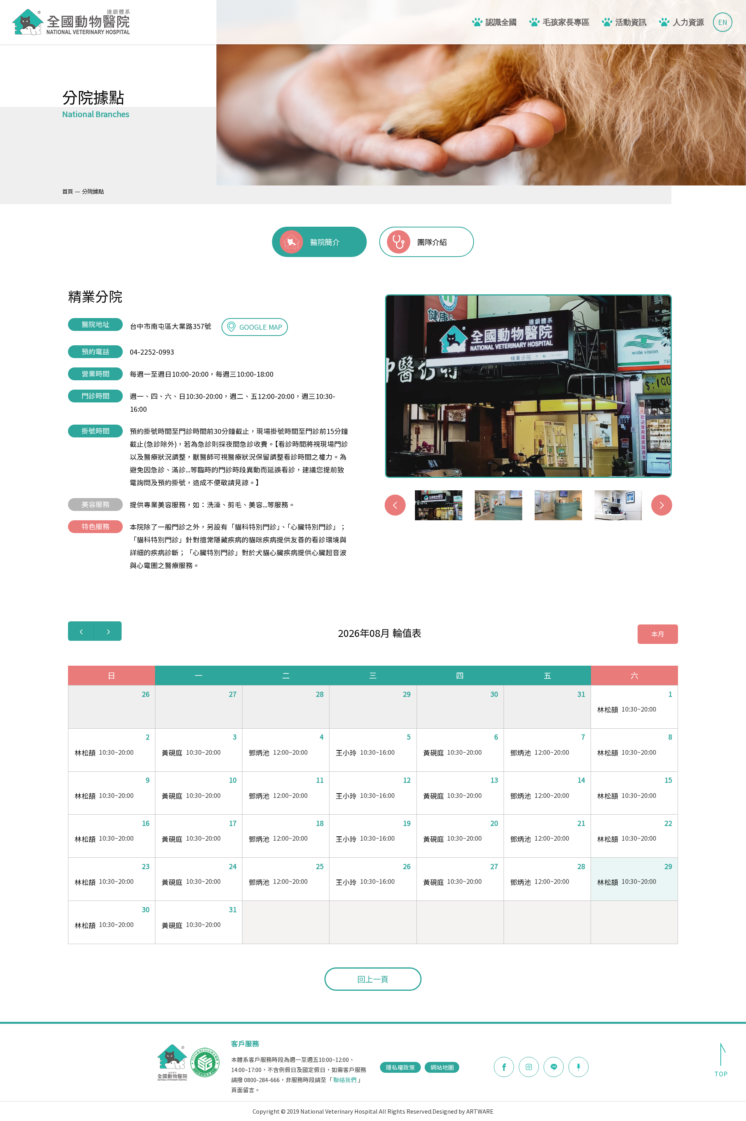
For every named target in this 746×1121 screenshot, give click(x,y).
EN (722, 22)
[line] (553, 1067)
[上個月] (81, 631)
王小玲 (346, 752)
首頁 (67, 191)
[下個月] (108, 631)
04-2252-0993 (152, 352)
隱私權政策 (400, 1067)
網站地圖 (442, 1067)
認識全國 (501, 22)
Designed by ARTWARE (462, 1111)
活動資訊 (631, 22)
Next (661, 505)
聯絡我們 (345, 1080)
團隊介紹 (432, 241)
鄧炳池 (259, 752)
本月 (657, 633)
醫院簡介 (325, 241)
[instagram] (529, 1067)
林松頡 (607, 709)
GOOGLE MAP (260, 327)
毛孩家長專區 (566, 22)
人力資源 (688, 22)
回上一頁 (373, 979)
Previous (395, 505)
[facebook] (504, 1067)
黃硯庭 (172, 752)
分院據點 (93, 191)
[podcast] (578, 1066)
